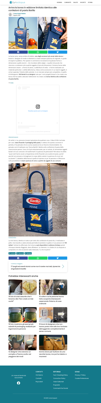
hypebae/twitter (12, 237)
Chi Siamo (39, 375)
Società (83, 2)
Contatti (39, 378)
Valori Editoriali (58, 382)
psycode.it (39, 382)
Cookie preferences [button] (82, 378)
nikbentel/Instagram (13, 137)
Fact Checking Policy (60, 375)
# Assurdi (20, 253)
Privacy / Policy (80, 375)
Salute (75, 2)
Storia (90, 2)
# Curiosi (12, 253)
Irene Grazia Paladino (20, 13)
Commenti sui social (60, 388)
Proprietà (56, 385)
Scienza (59, 2)
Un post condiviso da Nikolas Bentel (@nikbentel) (38, 131)
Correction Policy (59, 378)
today (11, 82)
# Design (28, 253)
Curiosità (67, 2)
